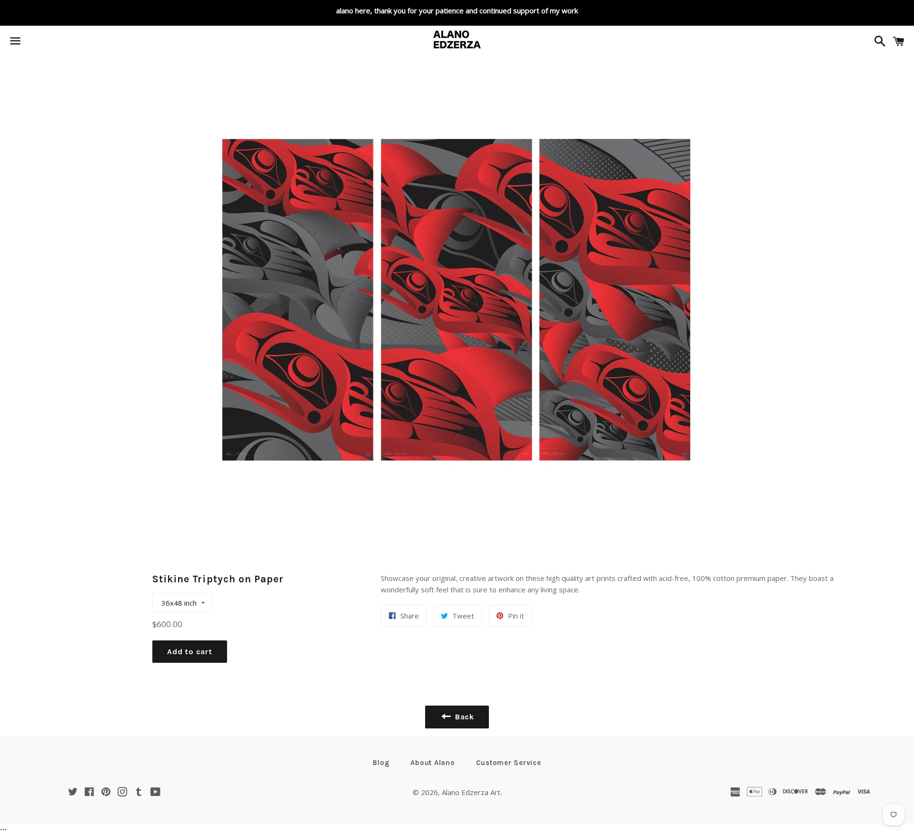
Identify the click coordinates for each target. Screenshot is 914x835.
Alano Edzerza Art (471, 792)
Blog (381, 762)
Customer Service (508, 762)
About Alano (432, 762)
